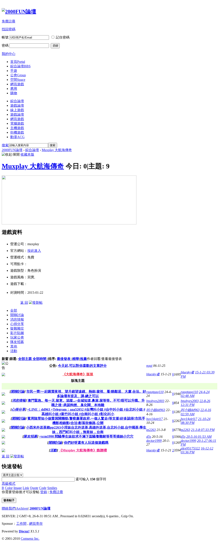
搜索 (5, 145)
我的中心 (8, 54)
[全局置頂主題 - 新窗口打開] (3, 375)
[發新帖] (36, 302)
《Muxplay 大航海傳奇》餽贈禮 (83, 450)
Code (42, 488)
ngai (149, 365)
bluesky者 (153, 374)
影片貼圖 (17, 333)
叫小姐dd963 (155, 410)
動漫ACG (17, 137)
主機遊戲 (17, 128)
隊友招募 (17, 342)
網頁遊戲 (17, 84)
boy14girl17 (154, 419)
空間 (17, 79)
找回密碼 (8, 29)
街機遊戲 (17, 132)
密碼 (5, 45)
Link (26, 488)
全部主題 (25, 359)
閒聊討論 (17, 315)
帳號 (5, 37)
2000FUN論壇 (12, 150)
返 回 (24, 302)
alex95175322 (190, 448)
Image (17, 488)
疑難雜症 (17, 328)
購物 (13, 93)
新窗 (5, 359)
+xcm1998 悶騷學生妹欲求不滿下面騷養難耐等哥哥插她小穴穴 (86, 436)
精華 (75, 359)
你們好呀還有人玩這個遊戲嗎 (86, 442)
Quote (34, 488)
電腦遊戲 (17, 123)
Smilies (52, 488)
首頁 (17, 61)
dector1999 (154, 440)
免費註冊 (8, 21)
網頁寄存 (36, 523)
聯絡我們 (8, 508)
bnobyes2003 (155, 401)
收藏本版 (27, 154)
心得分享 (17, 324)
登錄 (43, 492)
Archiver (22, 508)
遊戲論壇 (17, 105)
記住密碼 (63, 37)
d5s (148, 436)
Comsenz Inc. (30, 538)
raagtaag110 (155, 392)
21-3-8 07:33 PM (203, 430)
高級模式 (8, 483)
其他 (13, 346)
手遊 (13, 70)
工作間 (21, 523)
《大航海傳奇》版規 (77, 374)
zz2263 (151, 430)
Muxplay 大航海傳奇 (57, 150)
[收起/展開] (11, 154)
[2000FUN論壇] (19, 11)
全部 (13, 310)
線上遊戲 (17, 110)
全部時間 (40, 359)
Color (9, 488)
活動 (13, 351)
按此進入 (34, 250)
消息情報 (17, 319)
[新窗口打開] (3, 394)
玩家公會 (17, 337)
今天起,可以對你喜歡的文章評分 (82, 365)
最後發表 (64, 359)
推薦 (83, 359)
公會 (18, 75)
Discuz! (24, 531)
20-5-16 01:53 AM (199, 436)
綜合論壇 (20, 66)
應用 (13, 88)
